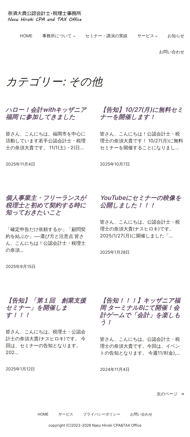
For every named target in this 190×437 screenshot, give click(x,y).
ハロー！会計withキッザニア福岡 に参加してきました (46, 113)
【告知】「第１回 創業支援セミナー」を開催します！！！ (46, 308)
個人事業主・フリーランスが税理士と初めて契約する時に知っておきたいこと (46, 205)
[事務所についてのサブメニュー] (74, 36)
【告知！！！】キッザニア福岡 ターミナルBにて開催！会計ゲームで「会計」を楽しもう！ (140, 311)
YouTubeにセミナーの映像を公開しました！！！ (140, 201)
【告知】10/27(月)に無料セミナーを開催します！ (141, 113)
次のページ (170, 393)
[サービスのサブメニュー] (156, 36)
